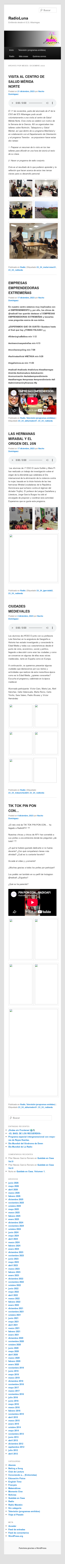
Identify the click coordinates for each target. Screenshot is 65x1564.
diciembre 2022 (15, 1278)
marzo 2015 (14, 1420)
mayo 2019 (13, 1374)
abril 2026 (13, 1189)
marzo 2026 (14, 1192)
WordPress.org (15, 1535)
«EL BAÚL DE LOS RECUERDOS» (24, 1133)
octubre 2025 (14, 1205)
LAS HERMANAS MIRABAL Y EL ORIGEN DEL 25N (22, 438)
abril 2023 (13, 1265)
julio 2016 (13, 1397)
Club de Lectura (16, 1471)
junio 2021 (13, 1318)
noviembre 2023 (16, 1255)
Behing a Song (15, 1468)
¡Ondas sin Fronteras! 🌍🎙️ (21, 1130)
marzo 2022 (14, 1298)
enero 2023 (13, 1275)
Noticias (12, 1494)
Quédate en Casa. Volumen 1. (31, 1171)
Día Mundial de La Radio (20, 1146)
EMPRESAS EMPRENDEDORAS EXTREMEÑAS (23, 287)
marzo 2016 (14, 1407)
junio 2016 (13, 1400)
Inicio (11, 50)
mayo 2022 (13, 1291)
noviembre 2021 (16, 1311)
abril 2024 (13, 1238)
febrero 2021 (14, 1331)
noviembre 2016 (16, 1394)
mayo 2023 (13, 1261)
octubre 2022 (14, 1285)
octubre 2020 (14, 1344)
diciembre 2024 (15, 1222)
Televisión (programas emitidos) (32, 50)
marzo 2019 (14, 1377)
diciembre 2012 (15, 1443)
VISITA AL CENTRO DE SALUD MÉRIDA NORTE (26, 81)
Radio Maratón (15, 1504)
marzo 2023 (14, 1268)
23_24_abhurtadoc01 (27, 420)
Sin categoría (14, 1507)
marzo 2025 (14, 1212)
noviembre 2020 (16, 1341)
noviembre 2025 (16, 1202)
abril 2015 (13, 1417)
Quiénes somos (39, 56)
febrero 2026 (14, 1196)
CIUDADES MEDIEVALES (19, 608)
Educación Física (16, 1478)
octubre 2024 (14, 1229)
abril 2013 (13, 1440)
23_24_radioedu (15, 270)
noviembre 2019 (16, 1367)
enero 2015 (13, 1423)
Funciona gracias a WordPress (32, 1548)
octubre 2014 (14, 1427)
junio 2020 (13, 1347)
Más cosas (23, 56)
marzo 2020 (14, 1357)
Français (12, 1484)
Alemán (12, 1465)
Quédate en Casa (16, 1497)
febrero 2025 (14, 1215)
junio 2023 (13, 1258)
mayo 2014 (13, 1430)
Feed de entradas (16, 1529)
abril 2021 (13, 1324)
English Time (14, 1481)
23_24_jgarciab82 (45, 590)
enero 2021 (13, 1334)
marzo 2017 (14, 1390)
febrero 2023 (14, 1271)
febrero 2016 (14, 1410)
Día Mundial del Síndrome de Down (25, 1143)
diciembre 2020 (15, 1337)
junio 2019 (13, 1370)
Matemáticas (14, 1488)
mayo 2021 (13, 1321)
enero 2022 (13, 1304)
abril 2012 (13, 1453)
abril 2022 (13, 1295)
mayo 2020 (13, 1351)
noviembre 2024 (16, 1225)
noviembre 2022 (16, 1281)
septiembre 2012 (16, 1446)
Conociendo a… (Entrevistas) (22, 1474)
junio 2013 (13, 1437)
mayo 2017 (13, 1387)
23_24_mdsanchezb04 (18, 792)
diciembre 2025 (15, 1199)
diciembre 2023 (15, 1252)
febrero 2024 (14, 1245)
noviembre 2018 (16, 1384)
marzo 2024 (14, 1242)
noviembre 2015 (16, 1413)
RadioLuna (18, 18)
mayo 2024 (13, 1235)
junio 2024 (13, 1232)
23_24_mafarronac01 (46, 267)
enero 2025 (13, 1219)
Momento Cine (15, 1491)
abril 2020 (13, 1354)
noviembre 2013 (16, 1433)
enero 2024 (13, 1248)
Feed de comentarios (18, 1532)
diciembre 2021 (15, 1308)
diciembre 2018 (15, 1380)
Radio (11, 56)
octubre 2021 (14, 1314)
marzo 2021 (14, 1328)
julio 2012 (13, 1450)
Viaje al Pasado (16, 1514)
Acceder (12, 1525)
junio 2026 (13, 1182)
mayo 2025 (13, 1209)
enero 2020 (13, 1364)
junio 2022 (13, 1288)
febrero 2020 (14, 1361)
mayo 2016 (13, 1404)
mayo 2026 (13, 1186)
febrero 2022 (14, 1301)
